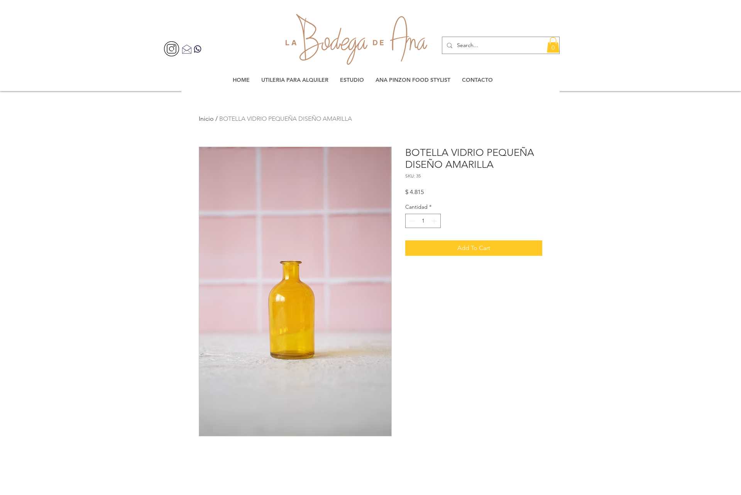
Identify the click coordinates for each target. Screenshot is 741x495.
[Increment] (435, 221)
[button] (553, 45)
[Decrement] (411, 221)
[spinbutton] (423, 221)
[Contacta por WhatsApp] (197, 48)
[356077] (171, 48)
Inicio (206, 118)
